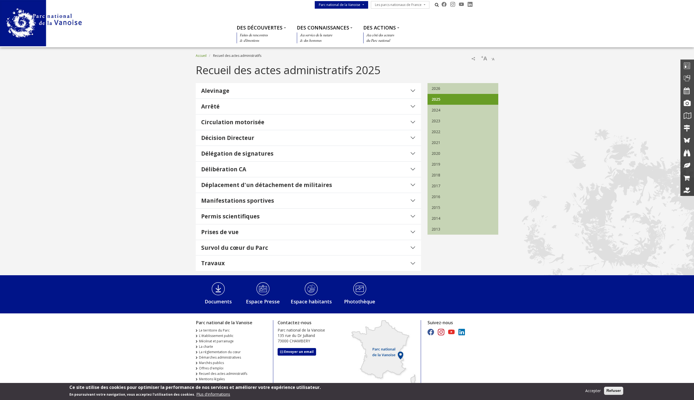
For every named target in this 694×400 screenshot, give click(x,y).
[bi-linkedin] (470, 4)
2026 (436, 88)
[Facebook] (444, 4)
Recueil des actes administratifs (223, 373)
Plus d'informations (213, 394)
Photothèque (359, 301)
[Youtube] (461, 4)
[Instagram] (452, 4)
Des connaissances (323, 27)
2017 (436, 185)
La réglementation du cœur (220, 352)
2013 (436, 229)
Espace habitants (311, 301)
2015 (436, 207)
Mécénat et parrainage (216, 341)
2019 (436, 164)
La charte (206, 346)
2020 (436, 153)
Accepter (593, 390)
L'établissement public (216, 335)
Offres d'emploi (211, 368)
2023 (436, 120)
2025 (436, 99)
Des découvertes (259, 27)
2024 (436, 110)
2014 (436, 218)
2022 (436, 131)
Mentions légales (212, 379)
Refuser (613, 390)
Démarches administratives (220, 357)
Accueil (201, 55)
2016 (436, 196)
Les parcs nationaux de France (398, 4)
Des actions (379, 27)
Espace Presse (263, 301)
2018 (436, 175)
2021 (436, 142)
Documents (218, 301)
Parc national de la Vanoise (339, 4)
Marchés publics (211, 362)
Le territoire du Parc (214, 330)
